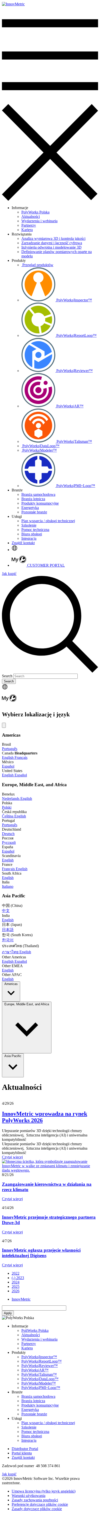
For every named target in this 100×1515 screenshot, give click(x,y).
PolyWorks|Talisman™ (39, 1374)
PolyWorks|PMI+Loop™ (40, 1388)
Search (7, 676)
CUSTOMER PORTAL (45, 565)
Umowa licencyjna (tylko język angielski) (43, 1491)
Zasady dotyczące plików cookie (37, 1509)
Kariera (27, 1348)
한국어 (8, 940)
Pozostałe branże (34, 1414)
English (8, 757)
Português (9, 749)
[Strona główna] (13, 4)
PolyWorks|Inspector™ (39, 1357)
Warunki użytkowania (28, 1496)
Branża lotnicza (33, 1401)
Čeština (8, 816)
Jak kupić (9, 574)
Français (21, 757)
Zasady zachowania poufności (35, 1500)
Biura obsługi (31, 1436)
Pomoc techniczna (35, 1432)
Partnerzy (28, 1344)
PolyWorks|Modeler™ (38, 1383)
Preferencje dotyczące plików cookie (40, 1504)
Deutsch (8, 834)
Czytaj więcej (12, 1157)
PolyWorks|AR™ (35, 1370)
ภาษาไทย (10, 952)
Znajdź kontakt (23, 543)
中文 (6, 911)
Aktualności (30, 1335)
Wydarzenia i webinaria (39, 1339)
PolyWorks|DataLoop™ (39, 1379)
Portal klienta (22, 1453)
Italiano (7, 886)
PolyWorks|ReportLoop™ (41, 1361)
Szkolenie (28, 1427)
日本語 (8, 930)
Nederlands (11, 798)
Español (8, 766)
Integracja (28, 1440)
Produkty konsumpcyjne (40, 1405)
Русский (9, 842)
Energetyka (30, 1410)
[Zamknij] (4, 725)
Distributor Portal (25, 1449)
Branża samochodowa (38, 1396)
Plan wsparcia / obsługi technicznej (48, 1423)
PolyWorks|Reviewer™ (39, 1366)
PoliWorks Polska (35, 1330)
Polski (6, 807)
